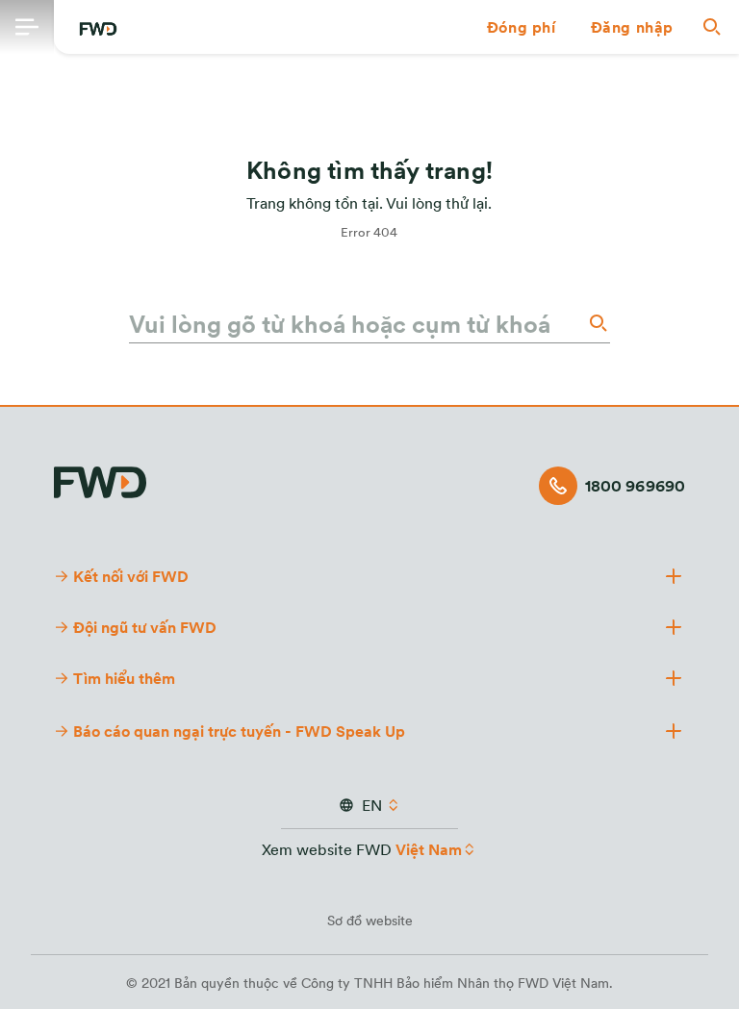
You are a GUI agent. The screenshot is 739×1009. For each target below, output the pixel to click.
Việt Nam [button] (428, 849)
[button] (521, 27)
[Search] (596, 322)
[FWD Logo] (98, 28)
